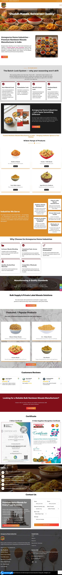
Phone (48, 501)
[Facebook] (57, 1)
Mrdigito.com (47, 572)
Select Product (50, 506)
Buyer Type (36, 511)
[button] (61, 384)
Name (35, 501)
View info (15, 166)
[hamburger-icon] (60, 5)
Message (36, 516)
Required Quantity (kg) (39, 506)
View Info (46, 166)
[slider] (17, 118)
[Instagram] (59, 1)
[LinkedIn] (61, 1)
